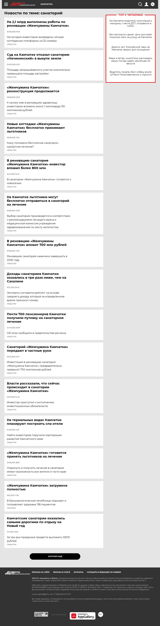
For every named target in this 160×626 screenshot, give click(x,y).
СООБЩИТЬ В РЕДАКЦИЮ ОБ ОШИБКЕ (104, 572)
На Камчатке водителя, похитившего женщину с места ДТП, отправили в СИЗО (130, 23)
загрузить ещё (55, 556)
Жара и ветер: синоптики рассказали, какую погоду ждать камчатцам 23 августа (130, 61)
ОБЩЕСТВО (11, 44)
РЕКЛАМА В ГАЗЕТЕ (61, 572)
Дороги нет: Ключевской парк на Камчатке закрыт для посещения (131, 48)
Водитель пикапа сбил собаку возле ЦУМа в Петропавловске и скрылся (131, 73)
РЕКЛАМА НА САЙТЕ (41, 572)
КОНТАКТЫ (78, 572)
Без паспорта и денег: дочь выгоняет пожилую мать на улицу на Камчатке (130, 36)
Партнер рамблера (58, 614)
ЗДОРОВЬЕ (11, 508)
